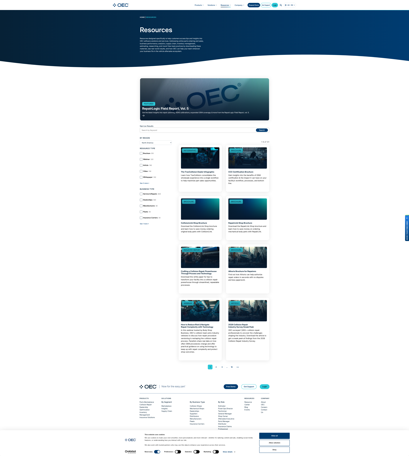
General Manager (225, 414)
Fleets (192, 421)
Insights (164, 408)
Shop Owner (223, 416)
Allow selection (274, 443)
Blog (246, 407)
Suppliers (193, 414)
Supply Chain (166, 411)
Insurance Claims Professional (225, 427)
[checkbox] (156, 153)
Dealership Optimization (145, 408)
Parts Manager (224, 421)
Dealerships (194, 411)
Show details (228, 452)
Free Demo (230, 387)
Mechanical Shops (197, 408)
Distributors (194, 416)
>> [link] (238, 367)
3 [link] (222, 367)
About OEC (263, 403)
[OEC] (121, 5)
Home (142, 17)
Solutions (211, 5)
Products (198, 5)
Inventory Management (145, 413)
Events (247, 410)
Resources (225, 5)
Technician (222, 411)
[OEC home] (163, 386)
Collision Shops (196, 406)
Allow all (274, 436)
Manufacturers (195, 419)
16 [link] (232, 367)
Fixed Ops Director (225, 408)
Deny (274, 450)
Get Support (266, 5)
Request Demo (254, 5)
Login (275, 5)
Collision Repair (146, 405)
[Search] (280, 5)
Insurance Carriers (197, 424)
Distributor (222, 424)
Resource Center (248, 403)
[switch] (178, 451)
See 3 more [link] (144, 183)
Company (238, 5)
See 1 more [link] (144, 224)
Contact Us (264, 411)
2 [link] (216, 367)
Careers (264, 407)
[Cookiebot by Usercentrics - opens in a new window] (130, 451)
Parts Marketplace (147, 402)
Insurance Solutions (147, 417)
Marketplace (166, 406)
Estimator (222, 406)
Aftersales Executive (226, 419)
